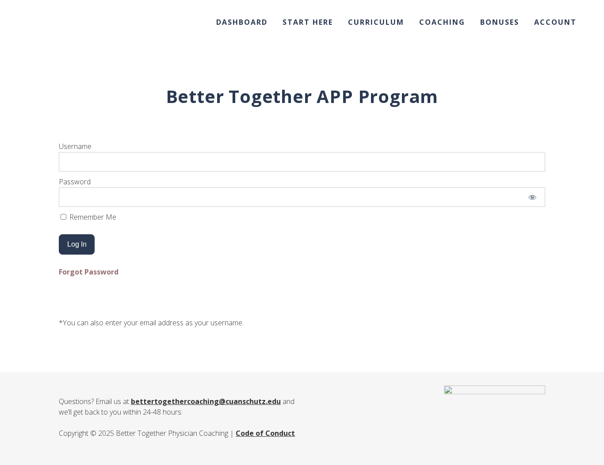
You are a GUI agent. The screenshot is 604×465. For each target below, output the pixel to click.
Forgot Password (89, 272)
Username (75, 146)
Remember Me (92, 217)
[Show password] (532, 197)
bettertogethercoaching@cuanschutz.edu (206, 401)
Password (75, 182)
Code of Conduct (265, 433)
